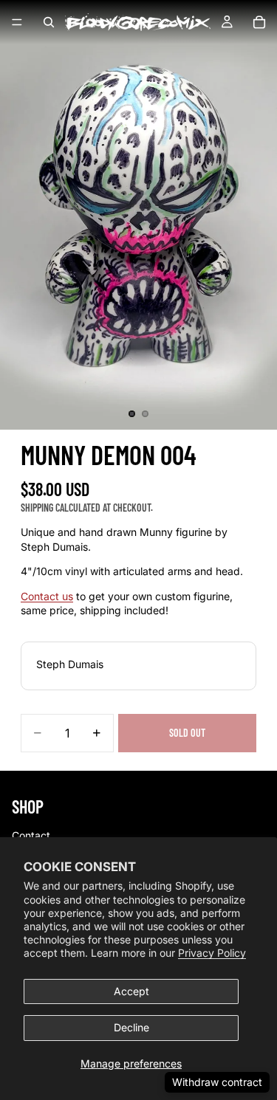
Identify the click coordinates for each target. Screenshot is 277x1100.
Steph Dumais (69, 664)
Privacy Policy (212, 952)
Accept (131, 991)
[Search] (49, 22)
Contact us (47, 596)
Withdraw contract (217, 1082)
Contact (31, 835)
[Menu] (17, 22)
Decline (131, 1027)
